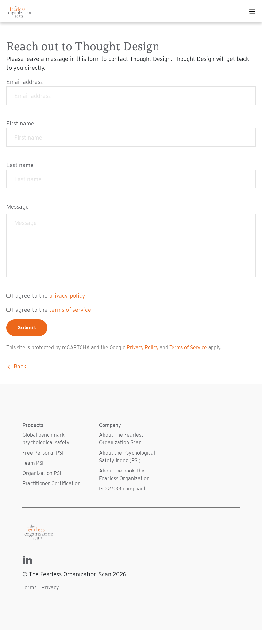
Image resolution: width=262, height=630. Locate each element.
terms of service (70, 309)
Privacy (50, 588)
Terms (29, 588)
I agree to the (48, 295)
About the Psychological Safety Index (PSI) (127, 457)
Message (17, 206)
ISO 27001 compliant (122, 489)
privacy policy (67, 295)
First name (20, 123)
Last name (20, 165)
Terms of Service (188, 347)
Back (19, 366)
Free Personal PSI (42, 453)
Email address (24, 81)
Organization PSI (41, 473)
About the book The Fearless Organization (124, 474)
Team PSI (32, 463)
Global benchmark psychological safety (46, 439)
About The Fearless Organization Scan (121, 439)
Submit (27, 328)
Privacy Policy (142, 347)
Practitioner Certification (51, 484)
